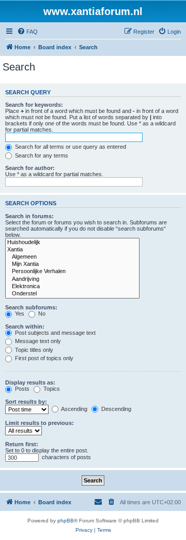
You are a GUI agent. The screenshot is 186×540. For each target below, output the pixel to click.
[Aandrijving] (72, 279)
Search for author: (30, 168)
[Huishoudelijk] (72, 242)
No (41, 313)
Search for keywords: (34, 105)
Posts (21, 389)
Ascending (73, 409)
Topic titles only (33, 350)
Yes (18, 313)
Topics (51, 389)
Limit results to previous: (39, 423)
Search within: (24, 326)
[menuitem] (27, 31)
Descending (115, 409)
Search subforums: (31, 307)
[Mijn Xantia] (72, 264)
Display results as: (30, 382)
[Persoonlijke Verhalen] (72, 271)
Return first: (21, 444)
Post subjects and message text (54, 333)
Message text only (37, 341)
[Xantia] (72, 249)
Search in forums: (29, 216)
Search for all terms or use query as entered (69, 147)
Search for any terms (40, 155)
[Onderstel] (72, 293)
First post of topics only (43, 358)
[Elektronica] (72, 286)
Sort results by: (26, 402)
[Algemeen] (72, 257)
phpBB (65, 520)
